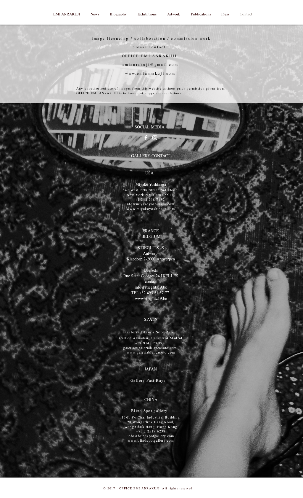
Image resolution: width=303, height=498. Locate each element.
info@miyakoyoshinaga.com (149, 203)
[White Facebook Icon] (146, 137)
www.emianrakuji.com (150, 73)
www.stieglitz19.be (151, 298)
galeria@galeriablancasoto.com (150, 347)
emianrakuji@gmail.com (150, 64)
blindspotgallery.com (156, 440)
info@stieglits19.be (151, 287)
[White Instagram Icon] (155, 137)
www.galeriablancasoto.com (151, 352)
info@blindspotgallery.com (151, 435)
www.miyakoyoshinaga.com (151, 208)
